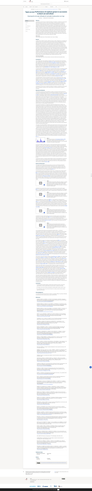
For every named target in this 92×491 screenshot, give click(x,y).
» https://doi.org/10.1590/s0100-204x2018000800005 (45, 384)
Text (26, 24)
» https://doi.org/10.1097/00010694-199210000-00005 (45, 374)
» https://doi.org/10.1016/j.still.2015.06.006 (43, 429)
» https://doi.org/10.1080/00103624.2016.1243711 (44, 414)
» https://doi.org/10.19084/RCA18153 (42, 449)
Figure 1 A (38, 201)
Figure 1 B (45, 243)
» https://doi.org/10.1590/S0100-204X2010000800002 (45, 334)
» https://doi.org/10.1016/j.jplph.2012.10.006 (43, 370)
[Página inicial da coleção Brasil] (26, 480)
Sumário (26, 6)
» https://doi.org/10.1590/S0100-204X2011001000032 (45, 311)
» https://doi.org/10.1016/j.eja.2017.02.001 (43, 324)
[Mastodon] (31, 481)
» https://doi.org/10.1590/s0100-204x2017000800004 (45, 306)
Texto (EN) (51, 6)
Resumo (46, 6)
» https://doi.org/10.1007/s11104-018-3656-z (43, 389)
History (26, 31)
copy (59, 9)
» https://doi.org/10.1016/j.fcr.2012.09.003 (43, 361)
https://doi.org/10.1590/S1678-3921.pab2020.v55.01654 (50, 9)
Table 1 (38, 172)
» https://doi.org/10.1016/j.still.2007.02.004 (43, 329)
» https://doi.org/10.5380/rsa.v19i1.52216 (43, 399)
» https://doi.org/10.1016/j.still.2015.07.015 (43, 395)
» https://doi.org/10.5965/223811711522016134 (44, 444)
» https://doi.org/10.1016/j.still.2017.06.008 (43, 316)
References (27, 27)
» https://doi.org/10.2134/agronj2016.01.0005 (44, 433)
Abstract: (27, 20)
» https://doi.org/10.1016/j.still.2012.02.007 (43, 404)
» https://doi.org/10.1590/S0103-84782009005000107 (45, 301)
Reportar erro (91, 175)
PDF (56, 6)
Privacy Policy (55, 489)
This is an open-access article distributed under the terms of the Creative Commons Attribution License (53, 462)
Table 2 (38, 189)
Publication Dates (28, 29)
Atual (33, 6)
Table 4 (59, 234)
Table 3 (51, 200)
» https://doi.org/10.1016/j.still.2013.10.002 (43, 339)
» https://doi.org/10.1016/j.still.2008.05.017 (43, 344)
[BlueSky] (30, 481)
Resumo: (27, 22)
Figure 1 (38, 136)
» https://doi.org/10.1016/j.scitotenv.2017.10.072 (44, 353)
